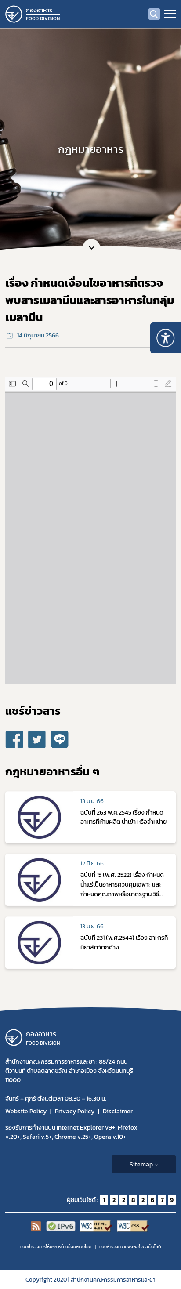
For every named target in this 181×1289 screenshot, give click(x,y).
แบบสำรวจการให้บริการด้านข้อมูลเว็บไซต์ (55, 1246)
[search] (154, 14)
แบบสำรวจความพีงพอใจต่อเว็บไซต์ (130, 1246)
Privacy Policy (74, 1111)
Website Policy (26, 1111)
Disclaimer (118, 1111)
